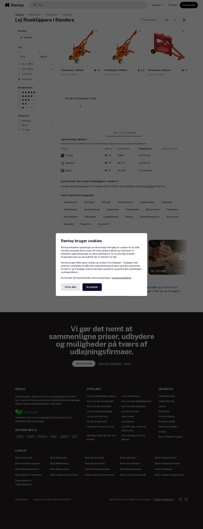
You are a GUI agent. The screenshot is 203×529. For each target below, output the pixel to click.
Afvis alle (70, 287)
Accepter (92, 287)
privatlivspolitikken (121, 278)
